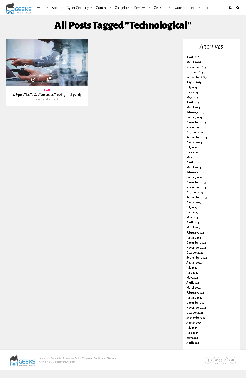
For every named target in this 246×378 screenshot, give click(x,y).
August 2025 (194, 82)
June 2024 (192, 152)
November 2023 (196, 187)
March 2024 (193, 167)
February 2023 (195, 232)
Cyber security (78, 7)
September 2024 (196, 137)
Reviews (140, 7)
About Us (43, 358)
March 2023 (193, 227)
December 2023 (196, 182)
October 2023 (194, 192)
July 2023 (191, 207)
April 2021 (192, 342)
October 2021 (194, 312)
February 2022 (195, 292)
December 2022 (196, 242)
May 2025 (192, 97)
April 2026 (192, 57)
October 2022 (194, 252)
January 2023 (194, 237)
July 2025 (191, 87)
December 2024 (196, 122)
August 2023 (194, 202)
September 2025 (196, 77)
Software (175, 7)
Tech (193, 7)
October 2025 (194, 72)
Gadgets (121, 7)
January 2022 (194, 297)
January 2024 (194, 177)
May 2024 (192, 157)
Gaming (101, 7)
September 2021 (196, 317)
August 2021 (194, 322)
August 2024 (194, 142)
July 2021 (191, 327)
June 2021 (192, 332)
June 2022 (192, 272)
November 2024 (196, 127)
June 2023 (192, 212)
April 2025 (192, 102)
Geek (157, 7)
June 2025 (192, 92)
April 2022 (192, 282)
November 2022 (196, 247)
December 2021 (196, 302)
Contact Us (55, 358)
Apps (55, 7)
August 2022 (194, 262)
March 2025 (193, 107)
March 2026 (193, 62)
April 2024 (192, 162)
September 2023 (196, 197)
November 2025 (196, 67)
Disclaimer (112, 358)
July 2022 (191, 267)
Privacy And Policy (72, 358)
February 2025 (195, 112)
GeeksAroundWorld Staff (47, 99)
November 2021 (196, 307)
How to (39, 7)
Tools (208, 7)
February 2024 (195, 172)
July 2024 (192, 147)
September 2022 (196, 257)
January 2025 (194, 117)
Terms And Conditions (93, 358)
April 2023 (192, 222)
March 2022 (193, 287)
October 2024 (195, 132)
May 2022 (192, 277)
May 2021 (192, 337)
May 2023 (192, 217)
